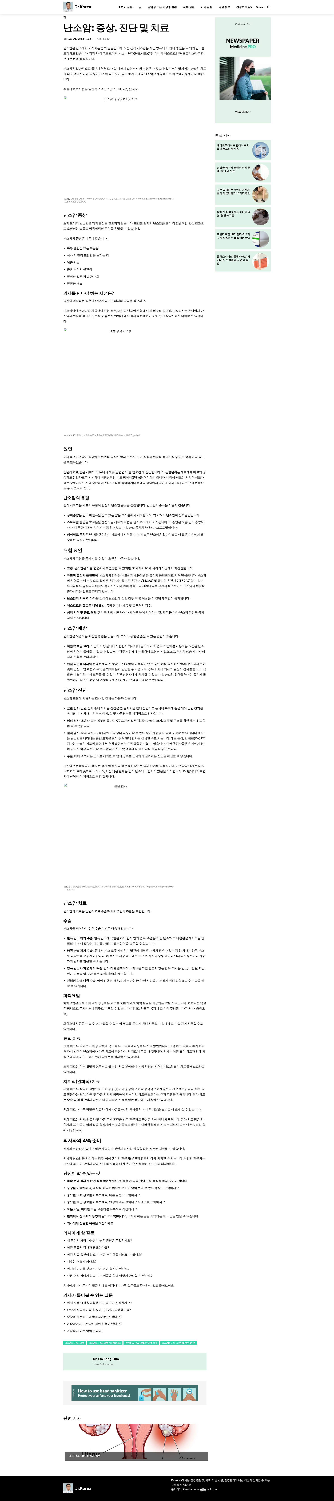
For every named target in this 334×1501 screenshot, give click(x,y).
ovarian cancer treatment (178, 1343)
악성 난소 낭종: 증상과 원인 (85, 1455)
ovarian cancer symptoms (141, 1343)
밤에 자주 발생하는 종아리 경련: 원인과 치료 (233, 213)
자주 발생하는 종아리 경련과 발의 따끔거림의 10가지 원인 (233, 191)
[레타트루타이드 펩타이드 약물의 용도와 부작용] (260, 150)
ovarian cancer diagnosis (105, 1343)
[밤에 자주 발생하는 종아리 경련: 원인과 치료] (260, 217)
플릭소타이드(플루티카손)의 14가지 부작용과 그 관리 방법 (233, 260)
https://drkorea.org (103, 1364)
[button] (263, 7)
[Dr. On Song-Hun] (78, 1361)
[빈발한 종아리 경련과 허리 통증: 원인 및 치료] (260, 172)
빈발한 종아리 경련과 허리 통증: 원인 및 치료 (233, 169)
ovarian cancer (74, 1343)
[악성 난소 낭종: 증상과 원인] (134, 1441)
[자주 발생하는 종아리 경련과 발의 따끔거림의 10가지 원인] (260, 194)
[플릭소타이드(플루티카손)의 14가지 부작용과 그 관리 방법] (260, 261)
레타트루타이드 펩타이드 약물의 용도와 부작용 (233, 147)
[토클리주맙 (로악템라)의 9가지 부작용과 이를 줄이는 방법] (260, 239)
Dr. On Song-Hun (79, 38)
